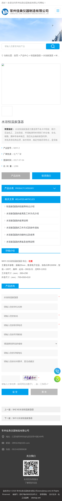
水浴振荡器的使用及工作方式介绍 (22, 213)
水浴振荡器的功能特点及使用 (20, 234)
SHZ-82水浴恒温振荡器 (23, 409)
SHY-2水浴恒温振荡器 (22, 418)
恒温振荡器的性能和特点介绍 (20, 206)
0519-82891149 (57, 371)
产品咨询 (15, 175)
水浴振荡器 (48, 55)
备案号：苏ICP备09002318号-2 (25, 494)
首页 (16, 55)
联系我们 (46, 175)
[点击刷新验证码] (30, 377)
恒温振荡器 (36, 55)
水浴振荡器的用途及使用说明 (20, 241)
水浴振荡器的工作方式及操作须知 (22, 227)
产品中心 (24, 55)
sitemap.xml (36, 498)
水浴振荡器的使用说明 (17, 220)
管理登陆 (43, 494)
